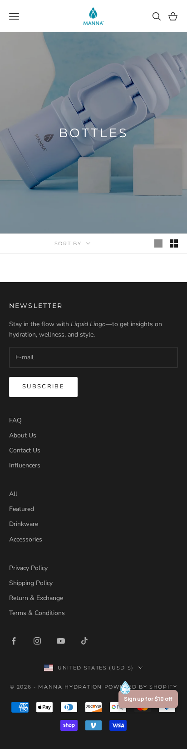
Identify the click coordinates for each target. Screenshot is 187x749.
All (13, 494)
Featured (21, 509)
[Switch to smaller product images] (174, 243)
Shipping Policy (31, 583)
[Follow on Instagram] (37, 640)
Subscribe (43, 386)
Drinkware (23, 524)
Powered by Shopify (140, 687)
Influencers (24, 465)
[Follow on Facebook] (13, 640)
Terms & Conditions (37, 613)
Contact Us (24, 450)
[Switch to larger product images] (158, 243)
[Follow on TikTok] (84, 640)
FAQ (15, 420)
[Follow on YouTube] (60, 640)
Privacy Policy (28, 568)
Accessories (25, 539)
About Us (22, 435)
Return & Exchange (36, 598)
